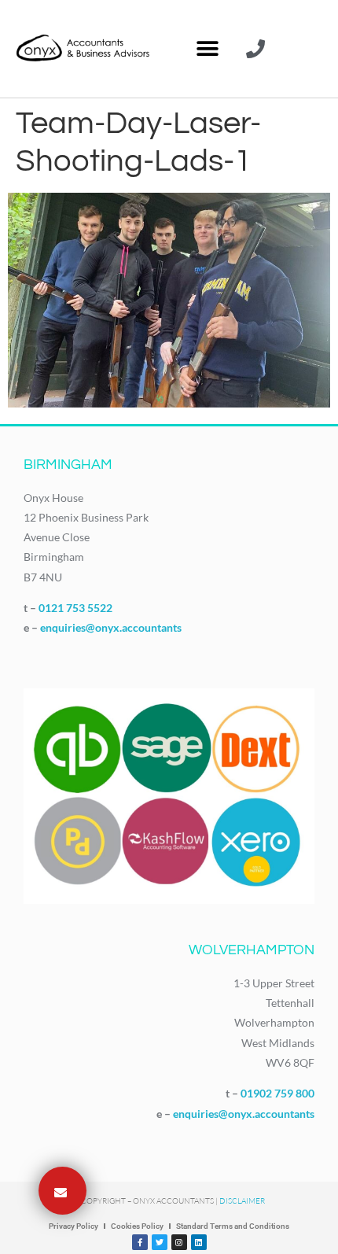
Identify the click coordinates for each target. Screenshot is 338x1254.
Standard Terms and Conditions (232, 1226)
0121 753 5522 (75, 607)
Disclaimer (242, 1201)
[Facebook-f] (140, 1242)
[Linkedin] (199, 1242)
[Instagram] (179, 1242)
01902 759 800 (277, 1093)
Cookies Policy (137, 1226)
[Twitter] (159, 1242)
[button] (207, 49)
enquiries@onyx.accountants (111, 627)
